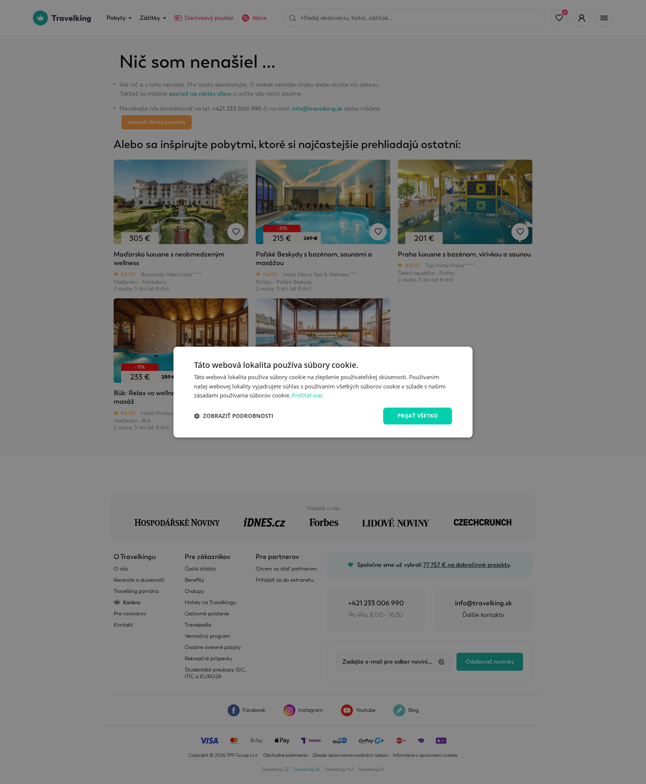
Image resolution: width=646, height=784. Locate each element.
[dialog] (323, 392)
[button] (233, 416)
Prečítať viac (307, 395)
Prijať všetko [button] (417, 415)
